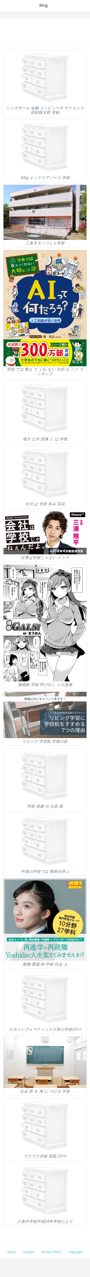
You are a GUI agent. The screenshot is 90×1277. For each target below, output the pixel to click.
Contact (28, 1252)
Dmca (11, 1252)
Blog (43, 5)
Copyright (76, 1252)
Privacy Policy (51, 1252)
